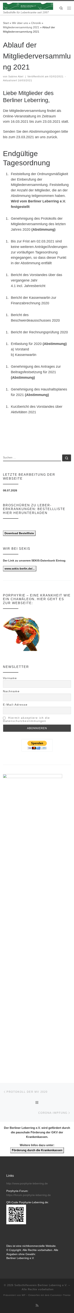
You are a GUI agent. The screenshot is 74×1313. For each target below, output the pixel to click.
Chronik (36, 23)
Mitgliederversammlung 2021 (21, 27)
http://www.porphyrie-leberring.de (27, 1183)
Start (6, 23)
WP (23, 1295)
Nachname (11, 691)
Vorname (10, 678)
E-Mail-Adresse (15, 704)
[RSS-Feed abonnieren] (37, 1305)
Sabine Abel (15, 76)
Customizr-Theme (60, 1295)
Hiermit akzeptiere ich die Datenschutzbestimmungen (26, 719)
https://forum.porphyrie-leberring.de (28, 1195)
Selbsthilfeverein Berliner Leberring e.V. (40, 1285)
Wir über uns (20, 23)
